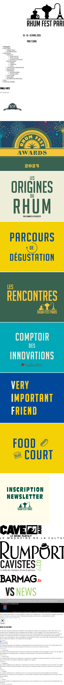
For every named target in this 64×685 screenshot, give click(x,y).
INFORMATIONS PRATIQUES (14, 78)
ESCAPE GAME (14, 74)
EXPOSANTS (6, 47)
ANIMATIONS (7, 53)
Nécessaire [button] (3, 640)
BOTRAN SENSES (14, 72)
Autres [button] (2, 677)
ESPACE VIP (10, 55)
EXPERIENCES (10, 70)
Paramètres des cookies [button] (6, 617)
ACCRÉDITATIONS (12, 51)
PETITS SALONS (14, 58)
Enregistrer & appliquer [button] (6, 684)
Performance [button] (3, 655)
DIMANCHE (13, 64)
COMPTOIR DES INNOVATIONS (15, 67)
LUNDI (12, 66)
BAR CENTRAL (10, 69)
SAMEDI (12, 62)
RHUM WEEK (10, 77)
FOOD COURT (10, 75)
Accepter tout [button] (16, 617)
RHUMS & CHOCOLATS (16, 59)
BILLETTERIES (7, 48)
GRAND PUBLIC (11, 50)
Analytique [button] (3, 661)
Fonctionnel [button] (3, 648)
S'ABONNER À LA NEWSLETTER (9, 604)
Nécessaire (5, 642)
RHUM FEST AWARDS (9, 82)
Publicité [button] (2, 669)
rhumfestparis (5, 92)
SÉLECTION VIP (14, 56)
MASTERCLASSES (11, 61)
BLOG (5, 80)
